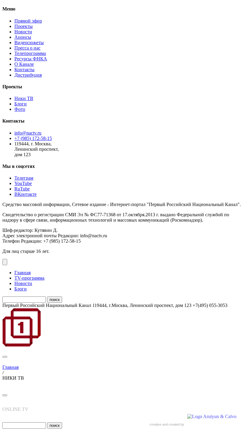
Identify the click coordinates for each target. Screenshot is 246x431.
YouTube (23, 183)
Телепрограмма (30, 53)
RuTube (22, 188)
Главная (22, 272)
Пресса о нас (27, 47)
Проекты (23, 26)
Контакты (24, 69)
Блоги (20, 103)
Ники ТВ (23, 98)
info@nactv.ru (27, 132)
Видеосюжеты (29, 42)
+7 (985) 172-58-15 (33, 138)
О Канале (24, 64)
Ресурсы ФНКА (30, 58)
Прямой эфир (28, 20)
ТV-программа (29, 278)
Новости (23, 31)
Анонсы (22, 37)
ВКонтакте (25, 194)
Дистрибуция (28, 74)
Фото (19, 109)
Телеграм (23, 178)
